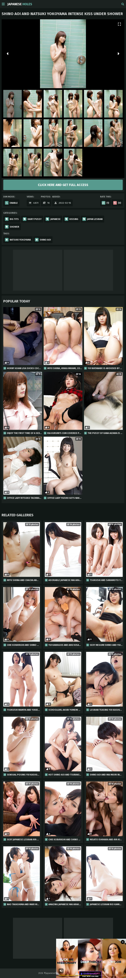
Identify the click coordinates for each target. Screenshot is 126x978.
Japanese (19, 4)
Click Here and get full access (63, 185)
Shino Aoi (45, 239)
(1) (107, 203)
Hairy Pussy (35, 219)
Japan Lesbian (95, 219)
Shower (14, 226)
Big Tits (14, 219)
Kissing (73, 219)
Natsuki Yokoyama (20, 239)
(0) (119, 203)
